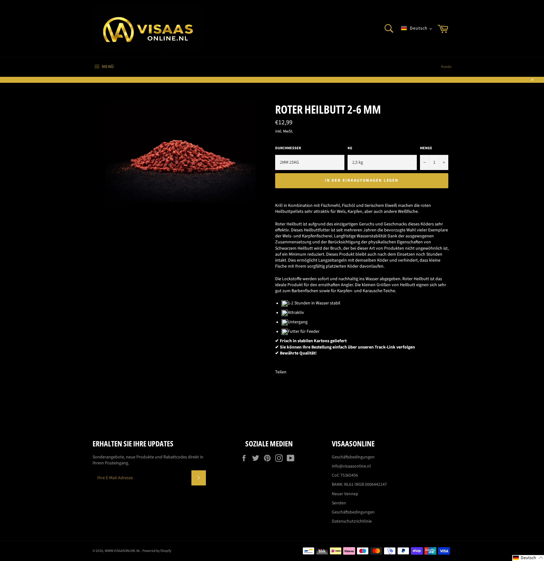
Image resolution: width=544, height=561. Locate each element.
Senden (339, 503)
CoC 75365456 (345, 475)
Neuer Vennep (345, 494)
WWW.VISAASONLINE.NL (123, 550)
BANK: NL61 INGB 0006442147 (359, 484)
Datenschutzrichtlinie (352, 521)
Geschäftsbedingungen (353, 457)
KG (350, 148)
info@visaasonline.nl (351, 466)
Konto (446, 67)
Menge (426, 148)
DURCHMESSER (288, 148)
